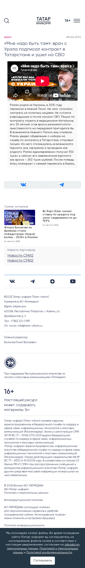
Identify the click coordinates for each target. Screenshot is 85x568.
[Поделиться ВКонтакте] (23, 184)
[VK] (12, 281)
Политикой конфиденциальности (49, 552)
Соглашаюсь (42, 560)
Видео (8, 37)
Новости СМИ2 (20, 255)
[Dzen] (52, 281)
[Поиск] (6, 20)
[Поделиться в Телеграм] (61, 184)
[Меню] (77, 21)
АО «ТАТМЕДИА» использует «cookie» (27, 507)
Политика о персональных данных (26, 493)
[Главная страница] (44, 20)
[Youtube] (73, 281)
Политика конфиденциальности (24, 525)
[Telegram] (32, 281)
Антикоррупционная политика (23, 500)
